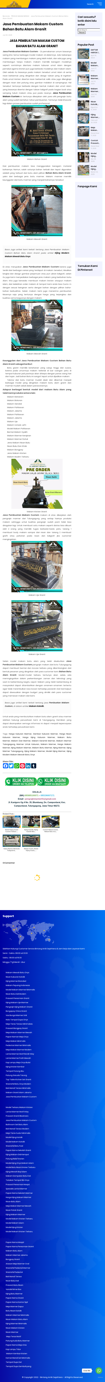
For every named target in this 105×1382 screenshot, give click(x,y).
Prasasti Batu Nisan (14, 1285)
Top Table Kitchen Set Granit (18, 1079)
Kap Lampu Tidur (13, 1349)
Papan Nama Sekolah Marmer (19, 1193)
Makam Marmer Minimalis (17, 1315)
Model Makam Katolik (15, 1141)
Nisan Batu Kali (12, 1280)
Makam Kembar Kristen (16, 1353)
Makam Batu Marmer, (42, 747)
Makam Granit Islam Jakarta (18, 1092)
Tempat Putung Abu (14, 1071)
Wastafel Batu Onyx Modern (18, 1084)
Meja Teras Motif (13, 1336)
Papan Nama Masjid (14, 1242)
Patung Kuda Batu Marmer (17, 1340)
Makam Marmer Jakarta (16, 1255)
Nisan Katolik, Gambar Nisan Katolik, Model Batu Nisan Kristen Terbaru (95, 103)
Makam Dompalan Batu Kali (18, 1176)
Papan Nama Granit (14, 1298)
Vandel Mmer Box (13, 1289)
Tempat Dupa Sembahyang (18, 1366)
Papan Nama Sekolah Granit (18, 1150)
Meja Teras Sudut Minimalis (17, 1133)
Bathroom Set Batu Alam (16, 1124)
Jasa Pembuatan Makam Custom (21, 1096)
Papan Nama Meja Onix (16, 1345)
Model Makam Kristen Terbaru (19, 1218)
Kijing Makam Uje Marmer (16, 1002)
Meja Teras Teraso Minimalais (19, 1024)
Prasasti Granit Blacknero (16, 1116)
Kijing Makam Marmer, (21, 747)
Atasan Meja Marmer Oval (17, 1263)
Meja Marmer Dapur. (14, 1306)
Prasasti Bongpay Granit (16, 1028)
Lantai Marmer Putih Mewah (18, 1058)
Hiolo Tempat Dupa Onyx (16, 1019)
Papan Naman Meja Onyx (16, 1036)
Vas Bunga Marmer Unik (16, 1015)
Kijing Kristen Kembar (14, 1066)
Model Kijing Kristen (14, 1227)
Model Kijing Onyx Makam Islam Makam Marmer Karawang (95, 167)
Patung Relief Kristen (14, 1158)
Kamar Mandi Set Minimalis (17, 1358)
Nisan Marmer (11, 1332)
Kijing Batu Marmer (14, 1293)
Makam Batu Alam (13, 1250)
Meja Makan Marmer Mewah (18, 1206)
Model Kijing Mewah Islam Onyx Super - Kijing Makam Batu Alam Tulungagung (95, 155)
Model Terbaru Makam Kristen (19, 1107)
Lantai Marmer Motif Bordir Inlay (19, 1054)
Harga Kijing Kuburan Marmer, (39, 737)
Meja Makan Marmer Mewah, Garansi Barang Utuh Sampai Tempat (94, 129)
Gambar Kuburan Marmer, (45, 733)
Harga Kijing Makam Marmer (18, 1197)
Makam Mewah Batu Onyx (17, 972)
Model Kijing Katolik (14, 1137)
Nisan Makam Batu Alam (16, 1319)
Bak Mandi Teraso (13, 1276)
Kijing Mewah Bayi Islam (16, 1171)
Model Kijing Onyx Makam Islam (19, 1163)
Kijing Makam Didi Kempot (17, 1154)
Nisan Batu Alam (13, 1201)
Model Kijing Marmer (55, 751)
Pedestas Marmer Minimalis (18, 1045)
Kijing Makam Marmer (15, 1214)
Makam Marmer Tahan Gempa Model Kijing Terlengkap (95, 77)
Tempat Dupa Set (13, 1362)
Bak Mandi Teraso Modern (17, 1128)
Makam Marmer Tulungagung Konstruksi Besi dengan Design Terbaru (95, 90)
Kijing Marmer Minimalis (16, 1323)
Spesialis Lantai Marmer (16, 1188)
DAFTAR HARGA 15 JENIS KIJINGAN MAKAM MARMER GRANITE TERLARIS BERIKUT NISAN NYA (95, 51)
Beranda (6, 16)
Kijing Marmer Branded (15, 981)
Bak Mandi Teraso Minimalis (18, 1088)
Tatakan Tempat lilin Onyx (17, 1180)
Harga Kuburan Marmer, (20, 733)
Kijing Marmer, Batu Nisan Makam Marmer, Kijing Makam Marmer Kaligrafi (95, 116)
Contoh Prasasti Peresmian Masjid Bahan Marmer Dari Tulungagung (95, 142)
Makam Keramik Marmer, (44, 740)
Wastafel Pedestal (14, 1272)
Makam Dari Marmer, (21, 740)
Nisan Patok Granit (13, 1210)
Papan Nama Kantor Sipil (16, 1302)
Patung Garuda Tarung (16, 1075)
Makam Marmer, (49, 744)
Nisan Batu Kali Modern (15, 994)
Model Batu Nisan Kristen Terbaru (20, 1167)
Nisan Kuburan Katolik (15, 977)
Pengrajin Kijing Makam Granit (19, 1007)
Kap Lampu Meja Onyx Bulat (17, 1062)
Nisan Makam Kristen (15, 1328)
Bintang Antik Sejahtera (51, 1377)
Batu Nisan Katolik (13, 1310)
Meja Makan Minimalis (15, 1041)
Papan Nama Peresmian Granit (19, 1246)
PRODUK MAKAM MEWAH (20, 16)
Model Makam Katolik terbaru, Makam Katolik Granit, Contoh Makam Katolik (94, 64)
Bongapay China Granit (16, 1011)
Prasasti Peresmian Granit (17, 998)
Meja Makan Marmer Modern (18, 1049)
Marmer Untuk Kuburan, (28, 744)
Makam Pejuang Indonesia (17, 985)
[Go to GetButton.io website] (99, 1377)
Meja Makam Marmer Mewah (18, 1032)
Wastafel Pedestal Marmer (17, 1268)
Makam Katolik (36, 706)
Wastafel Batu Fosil (14, 1146)
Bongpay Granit (12, 1259)
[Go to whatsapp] (99, 1370)
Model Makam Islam (14, 1223)
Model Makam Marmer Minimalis (20, 989)
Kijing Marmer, (59, 747)
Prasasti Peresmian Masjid (17, 1184)
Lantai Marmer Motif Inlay (17, 1111)
